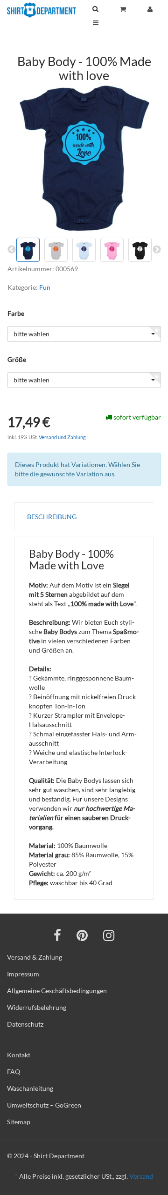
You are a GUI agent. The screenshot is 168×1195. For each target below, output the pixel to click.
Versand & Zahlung (34, 957)
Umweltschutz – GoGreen (44, 1105)
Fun (44, 287)
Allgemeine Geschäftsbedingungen (57, 991)
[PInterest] (82, 935)
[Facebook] (57, 935)
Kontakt (18, 1055)
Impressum (23, 974)
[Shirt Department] (41, 10)
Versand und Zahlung (62, 437)
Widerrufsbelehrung (36, 1007)
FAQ (13, 1071)
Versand (141, 1176)
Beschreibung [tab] (52, 517)
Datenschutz (25, 1024)
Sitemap (18, 1122)
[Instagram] (108, 935)
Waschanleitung (30, 1088)
